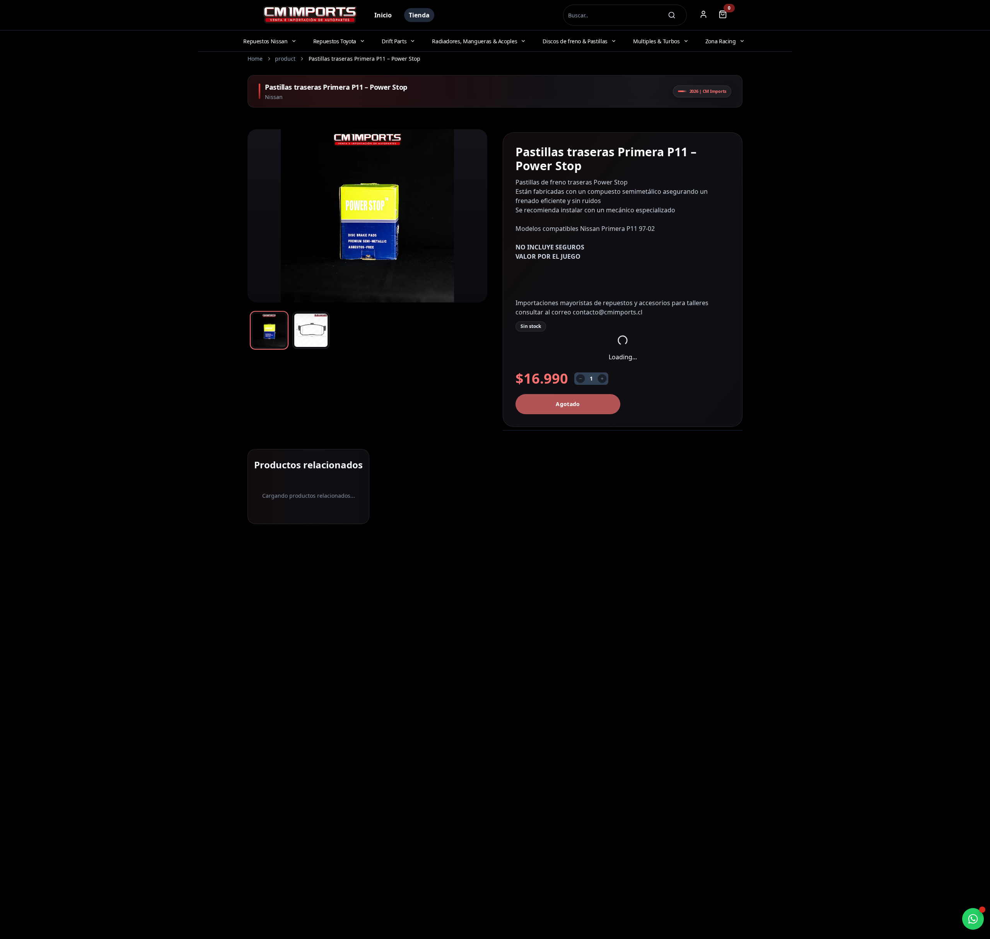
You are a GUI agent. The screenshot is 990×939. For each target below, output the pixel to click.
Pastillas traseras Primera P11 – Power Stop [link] (364, 58)
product (285, 58)
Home (255, 58)
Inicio (383, 15)
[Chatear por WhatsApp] (973, 919)
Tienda (419, 15)
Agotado (568, 404)
